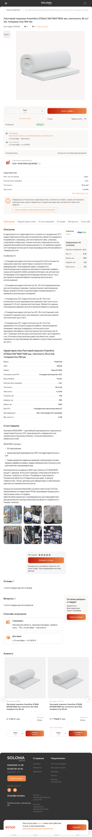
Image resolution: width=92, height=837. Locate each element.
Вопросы (73, 221)
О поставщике (46, 221)
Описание (9, 221)
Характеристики (26, 221)
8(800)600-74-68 (15, 765)
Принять (76, 827)
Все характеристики (80, 193)
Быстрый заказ (25, 118)
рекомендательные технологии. (38, 828)
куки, (39, 823)
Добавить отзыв (46, 560)
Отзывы (61, 221)
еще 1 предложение (56, 728)
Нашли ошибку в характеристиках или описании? (35, 210)
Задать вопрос (43, 26)
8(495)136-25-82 (15, 768)
